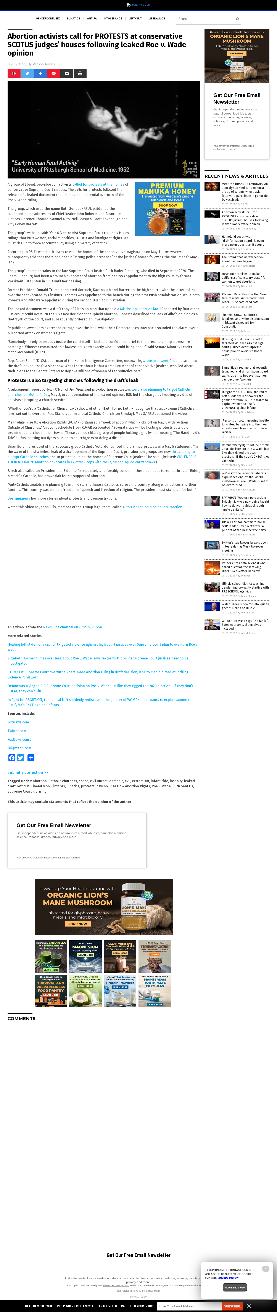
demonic (116, 781)
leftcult (135, 18)
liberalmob (156, 18)
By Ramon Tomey (247, 228)
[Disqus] (104, 1079)
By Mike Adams (246, 412)
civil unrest (99, 781)
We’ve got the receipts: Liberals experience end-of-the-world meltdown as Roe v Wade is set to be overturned (245, 479)
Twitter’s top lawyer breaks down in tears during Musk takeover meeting (245, 546)
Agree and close (235, 1287)
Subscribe (232, 1306)
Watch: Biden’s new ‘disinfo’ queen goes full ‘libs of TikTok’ (245, 606)
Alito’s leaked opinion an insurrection (152, 507)
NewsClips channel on (72, 627)
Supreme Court (20, 791)
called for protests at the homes (98, 184)
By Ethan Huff (245, 286)
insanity (176, 781)
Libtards (58, 786)
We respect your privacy (116, 1285)
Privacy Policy (138, 1297)
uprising (40, 791)
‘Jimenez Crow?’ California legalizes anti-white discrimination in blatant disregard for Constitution (245, 321)
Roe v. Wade (161, 786)
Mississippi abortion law (139, 309)
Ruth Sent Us (182, 786)
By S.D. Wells (244, 204)
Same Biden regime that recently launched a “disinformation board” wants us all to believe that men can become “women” (245, 373)
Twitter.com (17, 731)
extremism (140, 781)
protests (88, 786)
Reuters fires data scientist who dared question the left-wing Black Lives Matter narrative (244, 567)
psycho (102, 786)
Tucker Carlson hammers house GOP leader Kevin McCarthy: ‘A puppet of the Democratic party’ (244, 526)
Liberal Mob (40, 786)
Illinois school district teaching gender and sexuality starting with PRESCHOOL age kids (245, 587)
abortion (40, 781)
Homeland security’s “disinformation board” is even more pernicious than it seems (243, 240)
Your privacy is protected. (29, 857)
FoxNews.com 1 (19, 722)
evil (127, 781)
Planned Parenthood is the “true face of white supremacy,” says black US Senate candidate (244, 298)
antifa (92, 18)
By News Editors (246, 249)
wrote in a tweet (155, 361)
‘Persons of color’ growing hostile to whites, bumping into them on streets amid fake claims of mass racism (245, 426)
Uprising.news (19, 498)
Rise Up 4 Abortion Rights (130, 786)
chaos (83, 781)
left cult (23, 786)
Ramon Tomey (43, 64)
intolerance (112, 18)
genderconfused (48, 18)
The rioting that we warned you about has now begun (243, 259)
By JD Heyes (244, 331)
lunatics (73, 18)
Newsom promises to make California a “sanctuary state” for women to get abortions (244, 277)
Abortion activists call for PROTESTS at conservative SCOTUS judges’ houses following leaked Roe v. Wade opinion (245, 218)
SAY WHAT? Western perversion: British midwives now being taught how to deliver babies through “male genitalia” (245, 503)
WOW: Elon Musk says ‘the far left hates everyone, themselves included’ (245, 625)
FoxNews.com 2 (20, 739)
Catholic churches (62, 781)
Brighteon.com (19, 748)
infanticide (159, 781)
